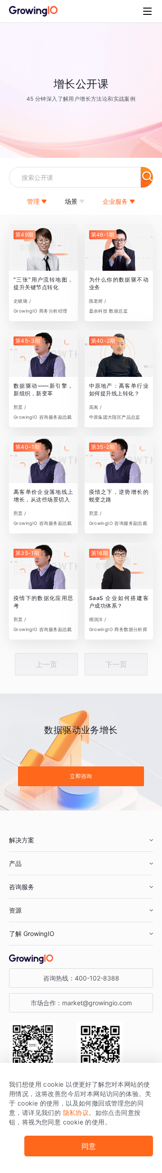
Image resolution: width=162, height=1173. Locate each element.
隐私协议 (76, 1112)
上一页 (46, 664)
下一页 (116, 664)
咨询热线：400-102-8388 (81, 978)
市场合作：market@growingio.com (81, 1003)
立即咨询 (81, 776)
